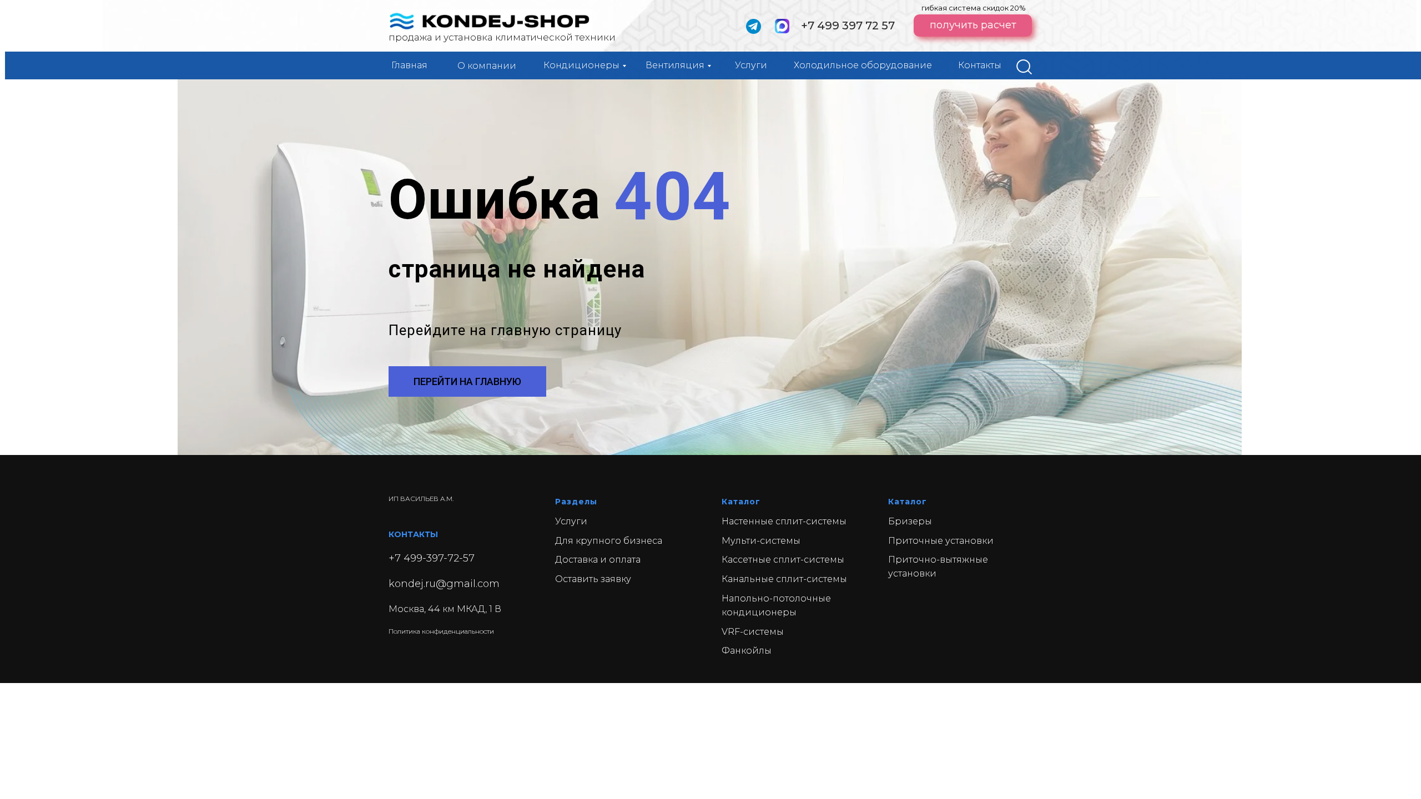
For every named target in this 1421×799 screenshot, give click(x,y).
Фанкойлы (747, 650)
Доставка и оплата (598, 559)
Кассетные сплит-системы (783, 559)
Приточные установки (941, 540)
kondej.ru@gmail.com (444, 584)
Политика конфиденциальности (441, 631)
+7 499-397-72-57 (432, 558)
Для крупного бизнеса (608, 540)
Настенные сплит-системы (784, 521)
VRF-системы (753, 631)
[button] (973, 25)
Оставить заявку (593, 579)
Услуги (571, 521)
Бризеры (910, 521)
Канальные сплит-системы (784, 579)
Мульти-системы (761, 540)
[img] (1024, 67)
